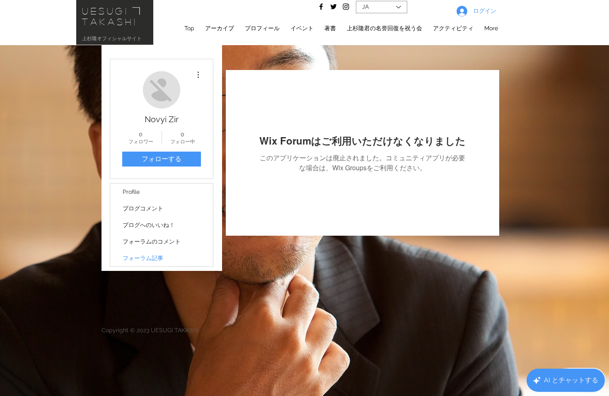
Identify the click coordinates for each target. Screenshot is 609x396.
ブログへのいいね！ (149, 225)
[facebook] (321, 6)
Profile (131, 191)
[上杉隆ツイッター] (333, 6)
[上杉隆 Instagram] (346, 6)
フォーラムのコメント (152, 241)
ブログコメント (143, 208)
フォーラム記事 (143, 258)
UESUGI (105, 10)
